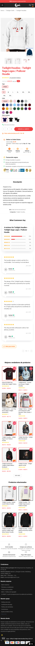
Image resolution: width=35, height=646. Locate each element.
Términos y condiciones (7, 587)
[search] (30, 5)
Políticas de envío (5, 602)
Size (3, 89)
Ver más (17, 475)
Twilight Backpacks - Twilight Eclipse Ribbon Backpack (8, 465)
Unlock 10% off (3, 638)
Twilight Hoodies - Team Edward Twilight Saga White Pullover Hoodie (8, 530)
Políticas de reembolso (7, 607)
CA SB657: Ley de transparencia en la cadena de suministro (16, 594)
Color (3, 98)
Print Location (6, 115)
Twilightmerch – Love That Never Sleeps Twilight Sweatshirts (9, 410)
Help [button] (32, 643)
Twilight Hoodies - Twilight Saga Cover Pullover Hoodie (9, 438)
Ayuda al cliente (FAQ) (7, 611)
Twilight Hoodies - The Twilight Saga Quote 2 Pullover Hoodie (24, 504)
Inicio (2, 10)
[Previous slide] (3, 35)
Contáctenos (4, 609)
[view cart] (33, 5)
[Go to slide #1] (9, 61)
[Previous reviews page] (23, 350)
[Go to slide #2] (17, 61)
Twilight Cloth (10, 10)
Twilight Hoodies (21, 10)
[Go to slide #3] (26, 61)
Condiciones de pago (6, 604)
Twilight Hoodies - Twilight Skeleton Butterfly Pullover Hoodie (25, 530)
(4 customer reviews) (15, 78)
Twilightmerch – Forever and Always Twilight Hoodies (25, 384)
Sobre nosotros (5, 584)
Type (3, 84)
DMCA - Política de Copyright (8, 592)
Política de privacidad (6, 589)
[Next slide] (31, 35)
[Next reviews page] (31, 350)
